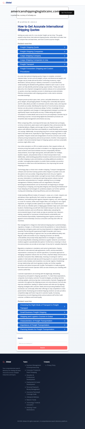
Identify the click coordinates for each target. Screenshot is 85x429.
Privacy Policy (51, 365)
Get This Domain (67, 13)
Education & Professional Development (31, 377)
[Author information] (29, 22)
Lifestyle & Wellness (33, 397)
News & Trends (31, 400)
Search (42, 347)
